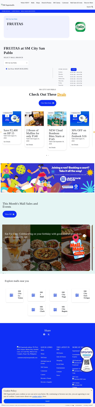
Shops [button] (38, 3)
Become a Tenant (46, 378)
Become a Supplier (46, 382)
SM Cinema (44, 367)
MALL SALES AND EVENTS (28, 11)
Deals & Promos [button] (46, 3)
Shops (42, 354)
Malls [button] (32, 3)
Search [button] (89, 7)
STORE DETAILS (6, 11)
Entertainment (60, 368)
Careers (43, 374)
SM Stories (59, 353)
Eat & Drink (60, 364)
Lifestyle (59, 371)
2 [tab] (48, 155)
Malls (42, 350)
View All (8, 214)
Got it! (48, 401)
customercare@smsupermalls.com (27, 357)
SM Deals (44, 357)
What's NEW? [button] (25, 3)
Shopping (59, 360)
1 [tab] (47, 155)
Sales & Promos (61, 357)
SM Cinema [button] (56, 3)
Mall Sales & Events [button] (76, 3)
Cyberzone (44, 371)
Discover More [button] (88, 3)
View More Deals (46, 103)
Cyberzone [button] (65, 3)
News (58, 375)
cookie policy (37, 396)
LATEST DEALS (16, 11)
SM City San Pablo (11, 19)
